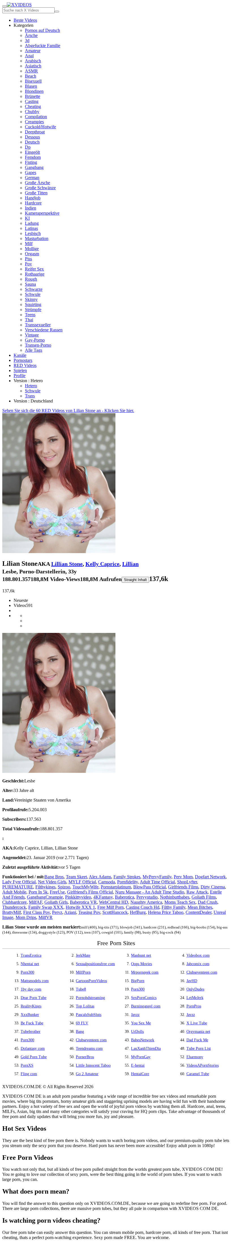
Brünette (32, 96)
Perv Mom (183, 876)
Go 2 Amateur (87, 1074)
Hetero (31, 385)
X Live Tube (196, 1023)
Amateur (32, 50)
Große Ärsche (37, 182)
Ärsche (31, 35)
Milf (29, 243)
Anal (29, 55)
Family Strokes (126, 876)
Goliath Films (204, 897)
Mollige (32, 248)
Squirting (33, 304)
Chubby (32, 111)
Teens (30, 314)
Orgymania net (198, 1031)
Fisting (31, 162)
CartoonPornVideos (91, 981)
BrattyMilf (11, 912)
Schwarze (33, 289)
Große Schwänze (40, 187)
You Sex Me (141, 1023)
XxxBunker (30, 1015)
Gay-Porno (35, 340)
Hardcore (33, 203)
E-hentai (138, 1065)
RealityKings (31, 1006)
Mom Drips (26, 917)
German (32, 177)
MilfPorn (83, 972)
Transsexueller (38, 324)
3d (27, 40)
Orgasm (32, 253)
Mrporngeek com (144, 972)
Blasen (31, 86)
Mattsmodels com (35, 981)
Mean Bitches (200, 907)
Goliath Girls (56, 902)
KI (27, 218)
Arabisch (33, 60)
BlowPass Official (149, 886)
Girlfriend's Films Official (90, 892)
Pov (28, 263)
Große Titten (36, 192)
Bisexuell (33, 81)
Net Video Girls (52, 881)
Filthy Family (173, 907)
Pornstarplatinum (116, 886)
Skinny (31, 299)
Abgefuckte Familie (42, 45)
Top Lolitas (85, 1006)
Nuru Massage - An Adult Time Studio (149, 892)
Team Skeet (76, 876)
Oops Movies (141, 964)
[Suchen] (57, 11)
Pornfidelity (127, 881)
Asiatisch (33, 65)
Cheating (33, 106)
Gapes (30, 172)
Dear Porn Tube (33, 998)
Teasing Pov (89, 912)
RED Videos (25, 365)
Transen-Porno (38, 345)
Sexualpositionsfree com (95, 964)
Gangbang (34, 167)
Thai (29, 319)
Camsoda (106, 881)
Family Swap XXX (45, 907)
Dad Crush (207, 902)
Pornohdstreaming (90, 998)
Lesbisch (33, 233)
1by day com (31, 989)
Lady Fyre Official (19, 881)
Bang (80, 1031)
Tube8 (81, 989)
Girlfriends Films (183, 886)
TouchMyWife (85, 886)
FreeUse (57, 892)
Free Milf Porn (110, 907)
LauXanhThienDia (146, 1048)
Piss (28, 258)
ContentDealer (198, 912)
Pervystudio (147, 897)
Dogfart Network (210, 876)
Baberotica (124, 897)
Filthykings (45, 886)
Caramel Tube (197, 1074)
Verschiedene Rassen (44, 329)
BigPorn (137, 981)
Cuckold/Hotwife (40, 126)
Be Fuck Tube (32, 1023)
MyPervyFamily (157, 876)
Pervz (57, 912)
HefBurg (138, 912)
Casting (31, 101)
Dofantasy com (33, 1048)
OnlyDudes (195, 989)
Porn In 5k (38, 892)
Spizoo (64, 886)
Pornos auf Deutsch (42, 30)
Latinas (31, 228)
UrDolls (137, 1031)
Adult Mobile (14, 892)
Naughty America (146, 902)
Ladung (32, 223)
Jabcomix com (197, 964)
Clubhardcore (14, 902)
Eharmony (194, 1057)
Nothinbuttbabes (174, 897)
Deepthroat (35, 131)
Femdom (33, 157)
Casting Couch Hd (142, 907)
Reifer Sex (34, 269)
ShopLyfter (187, 881)
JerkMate (83, 955)
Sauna (30, 284)
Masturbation (36, 238)
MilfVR (45, 917)
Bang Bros (54, 876)
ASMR (31, 71)
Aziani (70, 912)
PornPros (193, 1006)
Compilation (36, 116)
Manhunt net (141, 955)
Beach (30, 76)
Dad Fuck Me (197, 1040)
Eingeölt (32, 152)
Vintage (32, 335)
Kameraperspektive (42, 213)
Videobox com (198, 955)
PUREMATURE (17, 886)
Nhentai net (30, 964)
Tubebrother (30, 1031)
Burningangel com (145, 1006)
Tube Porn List (198, 1048)
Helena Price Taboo (165, 912)
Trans (30, 395)
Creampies (34, 121)
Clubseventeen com (201, 972)
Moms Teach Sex (180, 902)
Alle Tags (33, 350)
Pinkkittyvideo (78, 897)
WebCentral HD (113, 902)
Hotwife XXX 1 (80, 907)
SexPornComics (143, 998)
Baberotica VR (83, 902)
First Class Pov (36, 912)
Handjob (32, 197)
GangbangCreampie (45, 897)
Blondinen (34, 91)
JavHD (191, 981)
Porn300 (27, 972)
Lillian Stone (67, 564)
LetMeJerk (194, 998)
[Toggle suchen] (4, 6)
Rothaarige (34, 274)
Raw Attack (197, 892)
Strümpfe (33, 309)
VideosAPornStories (202, 1065)
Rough (31, 279)
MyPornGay (141, 1057)
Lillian (130, 564)
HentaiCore (140, 1074)
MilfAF (35, 902)
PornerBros (85, 1057)
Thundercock (14, 907)
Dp (28, 147)
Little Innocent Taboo (93, 1065)
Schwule (32, 294)
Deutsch (32, 142)
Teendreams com (89, 1048)
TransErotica (31, 955)
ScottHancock (115, 912)
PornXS (27, 1065)
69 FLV (82, 1023)
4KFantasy (103, 897)
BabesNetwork (142, 1040)
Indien (30, 208)
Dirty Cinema (213, 886)
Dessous (32, 137)
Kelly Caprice (102, 564)
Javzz (135, 1015)
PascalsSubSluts (88, 1015)
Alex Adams (100, 876)
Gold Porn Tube (34, 1057)
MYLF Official (82, 881)
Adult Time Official (157, 881)
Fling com (29, 1074)
